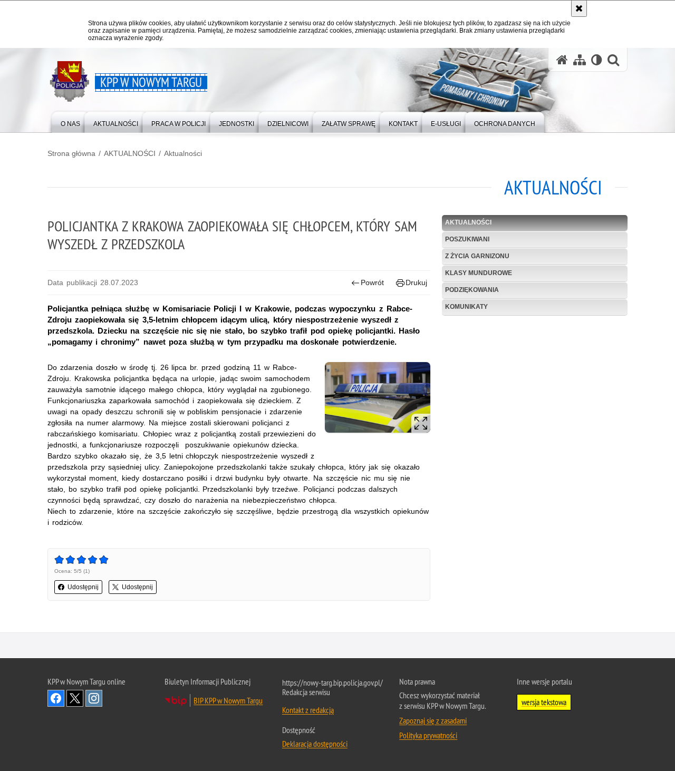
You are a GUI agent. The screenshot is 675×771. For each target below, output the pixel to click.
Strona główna (71, 153)
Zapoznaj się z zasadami (433, 720)
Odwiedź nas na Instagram (93, 698)
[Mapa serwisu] (579, 59)
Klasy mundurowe (478, 273)
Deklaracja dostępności (315, 743)
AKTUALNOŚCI (130, 153)
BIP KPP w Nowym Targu (228, 700)
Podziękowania (472, 290)
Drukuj (416, 282)
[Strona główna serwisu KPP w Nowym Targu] (562, 59)
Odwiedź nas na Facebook (55, 698)
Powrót (372, 282)
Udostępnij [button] (83, 587)
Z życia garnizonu (477, 256)
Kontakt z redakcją (308, 710)
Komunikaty (466, 306)
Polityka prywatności (428, 735)
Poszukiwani (467, 239)
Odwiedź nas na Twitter (74, 698)
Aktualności (183, 153)
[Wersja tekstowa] (596, 59)
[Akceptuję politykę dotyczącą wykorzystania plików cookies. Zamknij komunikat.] (579, 8)
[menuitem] (70, 121)
